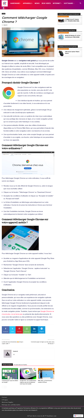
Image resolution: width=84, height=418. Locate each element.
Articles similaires (7, 364)
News (37, 3)
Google (3, 13)
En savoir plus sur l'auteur (20, 364)
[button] (80, 3)
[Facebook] (14, 355)
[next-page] (5, 387)
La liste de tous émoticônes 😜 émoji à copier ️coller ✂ (12, 342)
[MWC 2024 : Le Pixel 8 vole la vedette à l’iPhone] (46, 373)
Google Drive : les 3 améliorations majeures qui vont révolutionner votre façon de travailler (28, 382)
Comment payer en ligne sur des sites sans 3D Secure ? (42, 342)
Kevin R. (5, 25)
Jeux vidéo (46, 3)
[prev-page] (3, 387)
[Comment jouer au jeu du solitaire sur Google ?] (10, 373)
